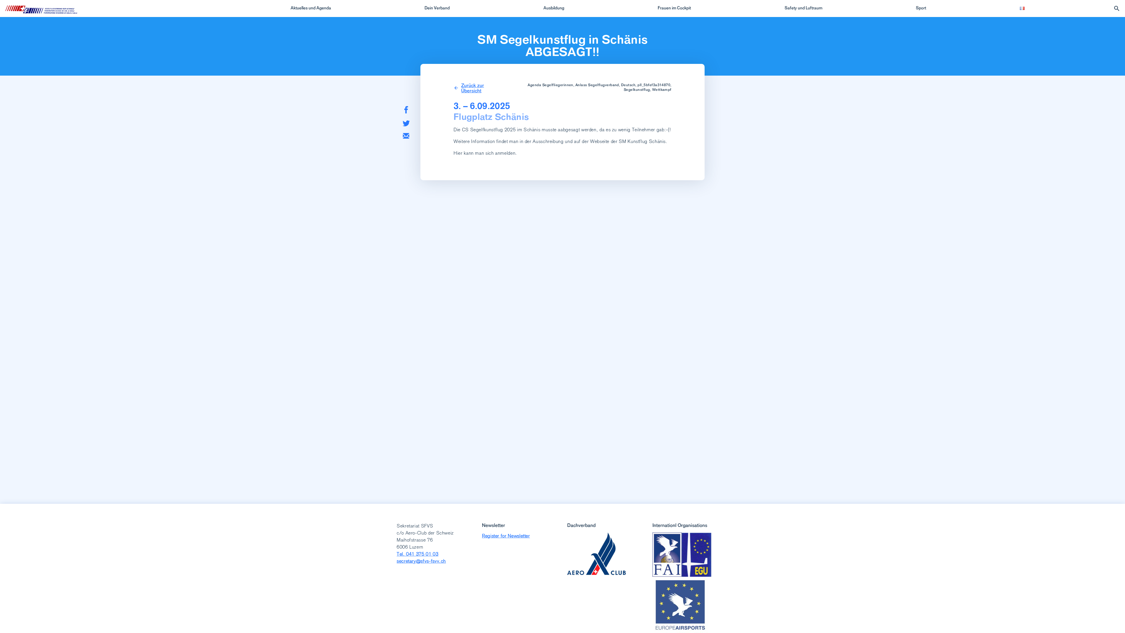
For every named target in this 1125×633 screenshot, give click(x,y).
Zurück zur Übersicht (472, 88)
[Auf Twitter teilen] (406, 123)
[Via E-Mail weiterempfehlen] (406, 136)
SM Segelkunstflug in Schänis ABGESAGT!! (562, 45)
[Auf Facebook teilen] (406, 109)
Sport (921, 8)
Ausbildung (553, 8)
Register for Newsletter (506, 536)
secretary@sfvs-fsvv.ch (421, 561)
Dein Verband (437, 8)
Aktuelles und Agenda (311, 8)
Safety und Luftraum (803, 8)
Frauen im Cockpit (674, 8)
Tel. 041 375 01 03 (418, 554)
